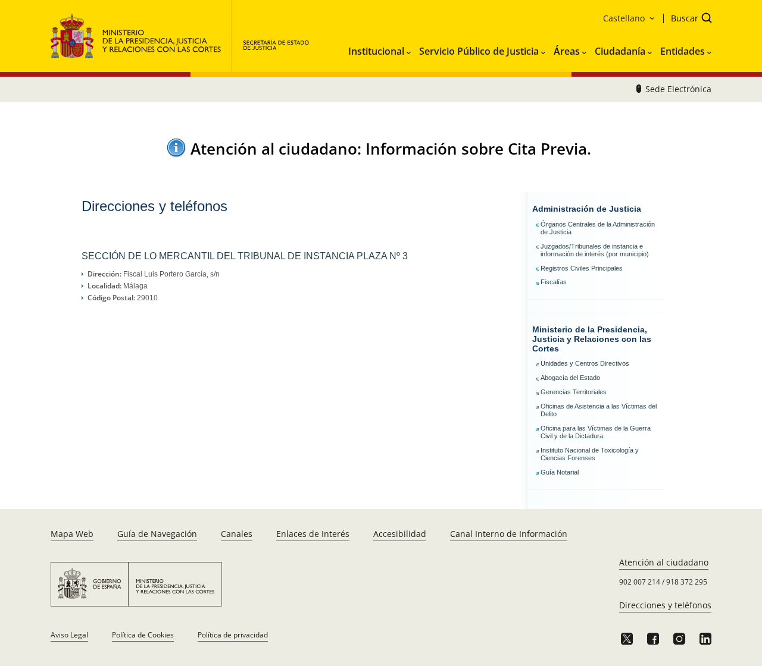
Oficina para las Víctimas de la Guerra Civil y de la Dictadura (596, 432)
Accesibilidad (399, 533)
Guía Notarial (560, 472)
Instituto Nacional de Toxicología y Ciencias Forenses (590, 454)
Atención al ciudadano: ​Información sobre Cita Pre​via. (390, 148)
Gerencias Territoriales (574, 391)
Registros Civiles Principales (582, 268)
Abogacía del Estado (570, 377)
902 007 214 (639, 582)
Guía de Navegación (157, 533)
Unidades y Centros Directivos (585, 363)
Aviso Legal (69, 635)
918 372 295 (686, 582)
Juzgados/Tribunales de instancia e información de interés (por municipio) (595, 250)
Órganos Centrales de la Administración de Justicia (598, 228)
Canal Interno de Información (508, 533)
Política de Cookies (143, 635)
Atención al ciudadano (663, 562)
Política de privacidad (233, 635)
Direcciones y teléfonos (665, 605)
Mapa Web (72, 533)
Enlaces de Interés (312, 533)
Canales (236, 533)
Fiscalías (554, 281)
